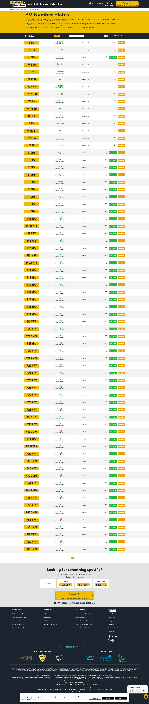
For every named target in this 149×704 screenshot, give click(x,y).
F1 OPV (31, 182)
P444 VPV (31, 490)
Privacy (110, 621)
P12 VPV (31, 248)
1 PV (31, 72)
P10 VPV (31, 219)
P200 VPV (32, 336)
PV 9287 (32, 131)
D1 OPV (31, 167)
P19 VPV (31, 314)
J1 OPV (31, 204)
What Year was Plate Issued (83, 617)
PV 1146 (31, 64)
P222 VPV (32, 358)
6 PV (31, 42)
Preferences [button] (39, 699)
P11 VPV (31, 233)
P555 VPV (32, 527)
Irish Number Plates (17, 621)
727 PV (31, 86)
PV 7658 (32, 94)
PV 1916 (31, 79)
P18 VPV (31, 307)
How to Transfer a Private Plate (85, 621)
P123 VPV (31, 263)
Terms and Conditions (114, 628)
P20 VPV (32, 329)
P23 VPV (32, 365)
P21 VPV (31, 343)
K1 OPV (31, 57)
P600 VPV (32, 549)
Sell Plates (47, 621)
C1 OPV (31, 160)
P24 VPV (32, 373)
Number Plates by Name (19, 614)
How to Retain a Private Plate (84, 628)
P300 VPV (32, 432)
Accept (120, 698)
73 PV (31, 50)
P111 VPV (31, 241)
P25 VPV (32, 380)
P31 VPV (31, 439)
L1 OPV (31, 211)
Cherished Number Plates (19, 617)
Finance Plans (47, 617)
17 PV (32, 145)
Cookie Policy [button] (70, 697)
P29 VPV (32, 409)
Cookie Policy (111, 624)
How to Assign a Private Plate (84, 624)
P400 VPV (31, 476)
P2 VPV (31, 321)
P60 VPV (32, 542)
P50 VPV (32, 505)
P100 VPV (31, 226)
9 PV (31, 123)
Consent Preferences (77, 682)
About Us (110, 614)
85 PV (31, 116)
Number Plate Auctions (50, 624)
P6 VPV (31, 534)
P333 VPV (32, 461)
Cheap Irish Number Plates (19, 628)
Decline (108, 698)
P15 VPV (31, 285)
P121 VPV (32, 255)
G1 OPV (31, 189)
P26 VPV (32, 387)
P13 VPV (31, 270)
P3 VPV (31, 417)
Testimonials (111, 617)
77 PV (31, 101)
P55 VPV (32, 520)
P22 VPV (32, 351)
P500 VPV (32, 512)
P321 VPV (31, 446)
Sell (36, 3)
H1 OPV (31, 197)
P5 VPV (31, 498)
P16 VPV (31, 292)
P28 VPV (32, 402)
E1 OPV (31, 175)
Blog (59, 3)
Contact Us (111, 631)
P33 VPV (32, 453)
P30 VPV (32, 424)
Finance (44, 3)
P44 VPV (32, 483)
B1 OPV (31, 153)
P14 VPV (31, 277)
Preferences (95, 698)
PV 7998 (32, 108)
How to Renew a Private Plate (84, 614)
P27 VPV (32, 395)
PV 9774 (32, 138)
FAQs (45, 614)
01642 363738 (49, 27)
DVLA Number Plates (18, 624)
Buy (112, 57)
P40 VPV (32, 468)
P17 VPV (31, 299)
